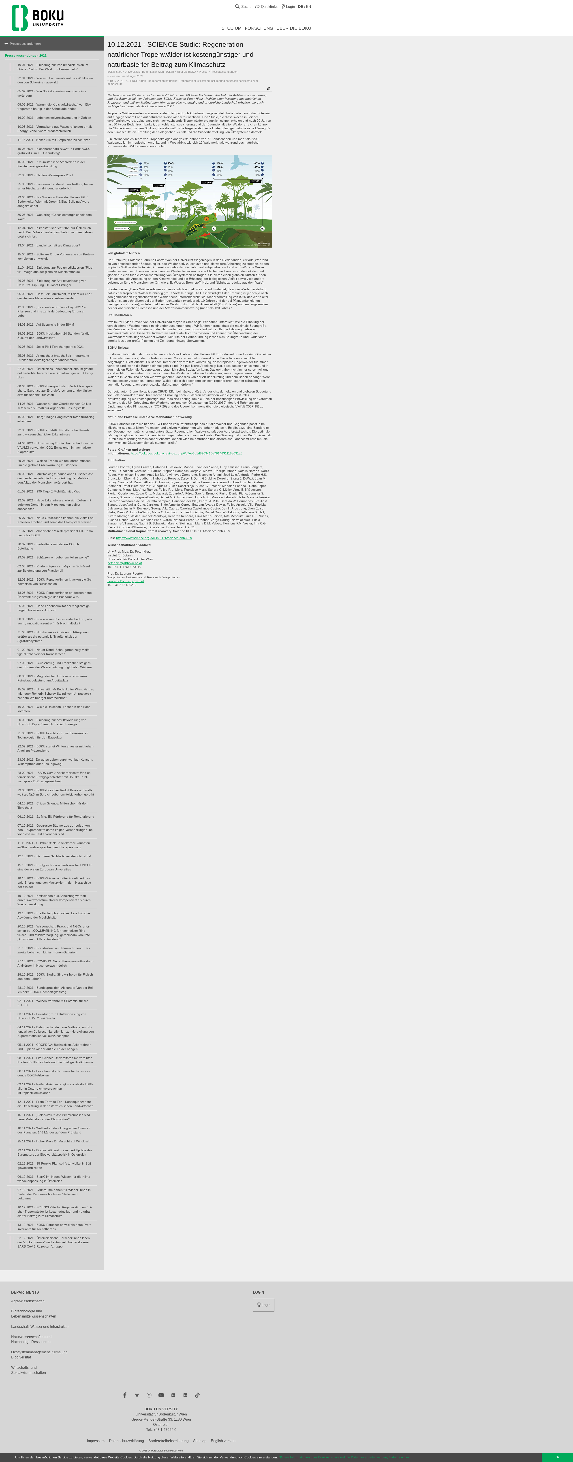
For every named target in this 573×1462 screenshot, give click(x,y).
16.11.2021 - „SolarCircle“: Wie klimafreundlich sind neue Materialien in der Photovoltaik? (53, 1117)
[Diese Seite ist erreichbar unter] (268, 89)
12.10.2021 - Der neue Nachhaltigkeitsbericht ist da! (54, 856)
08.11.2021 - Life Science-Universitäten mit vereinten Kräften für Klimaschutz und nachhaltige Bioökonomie (55, 1060)
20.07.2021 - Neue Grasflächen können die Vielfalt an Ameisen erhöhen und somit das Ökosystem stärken (55, 520)
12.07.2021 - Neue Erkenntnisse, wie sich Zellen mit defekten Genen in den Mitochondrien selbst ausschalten (54, 505)
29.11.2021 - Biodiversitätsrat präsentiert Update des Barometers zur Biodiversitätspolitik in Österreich (54, 1152)
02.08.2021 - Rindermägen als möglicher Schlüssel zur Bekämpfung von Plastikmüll (53, 568)
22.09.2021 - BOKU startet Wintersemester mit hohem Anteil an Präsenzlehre (55, 748)
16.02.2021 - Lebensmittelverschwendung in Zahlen (54, 117)
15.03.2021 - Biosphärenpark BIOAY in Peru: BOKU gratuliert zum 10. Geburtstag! (53, 151)
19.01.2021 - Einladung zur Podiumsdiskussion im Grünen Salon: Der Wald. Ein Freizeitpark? (52, 67)
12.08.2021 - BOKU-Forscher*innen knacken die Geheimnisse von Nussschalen (54, 582)
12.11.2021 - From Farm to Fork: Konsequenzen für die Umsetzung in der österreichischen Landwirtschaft (55, 1104)
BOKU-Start (114, 71)
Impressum (96, 1441)
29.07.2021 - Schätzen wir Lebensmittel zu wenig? (53, 557)
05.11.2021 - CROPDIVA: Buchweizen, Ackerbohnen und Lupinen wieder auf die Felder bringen (54, 1047)
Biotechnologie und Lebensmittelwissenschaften (33, 1313)
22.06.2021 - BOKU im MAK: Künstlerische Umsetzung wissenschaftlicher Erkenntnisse (53, 432)
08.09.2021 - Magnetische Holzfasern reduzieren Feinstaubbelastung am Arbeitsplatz (52, 678)
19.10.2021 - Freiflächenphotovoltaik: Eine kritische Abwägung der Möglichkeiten (53, 915)
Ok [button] (557, 1457)
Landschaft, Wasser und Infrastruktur (40, 1326)
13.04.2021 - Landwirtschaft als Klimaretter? (48, 245)
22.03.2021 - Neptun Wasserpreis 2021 (45, 175)
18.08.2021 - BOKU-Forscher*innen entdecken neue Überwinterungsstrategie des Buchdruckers (54, 595)
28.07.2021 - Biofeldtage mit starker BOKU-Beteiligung (48, 546)
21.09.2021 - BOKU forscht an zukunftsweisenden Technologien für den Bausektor (52, 735)
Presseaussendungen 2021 (26, 55)
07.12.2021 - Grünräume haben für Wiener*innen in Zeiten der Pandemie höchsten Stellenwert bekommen (54, 1194)
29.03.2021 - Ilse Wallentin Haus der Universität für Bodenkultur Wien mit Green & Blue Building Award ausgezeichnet (53, 201)
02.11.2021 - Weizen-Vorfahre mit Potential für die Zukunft (52, 1003)
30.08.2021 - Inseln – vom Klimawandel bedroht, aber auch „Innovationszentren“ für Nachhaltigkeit (55, 621)
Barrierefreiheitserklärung (168, 1441)
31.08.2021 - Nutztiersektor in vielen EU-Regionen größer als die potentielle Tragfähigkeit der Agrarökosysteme (53, 636)
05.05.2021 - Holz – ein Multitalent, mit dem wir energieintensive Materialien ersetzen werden (55, 296)
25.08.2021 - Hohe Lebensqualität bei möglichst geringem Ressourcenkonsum (54, 608)
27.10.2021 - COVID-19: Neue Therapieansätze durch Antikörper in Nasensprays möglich (55, 963)
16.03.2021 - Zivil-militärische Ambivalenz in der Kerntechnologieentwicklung (51, 164)
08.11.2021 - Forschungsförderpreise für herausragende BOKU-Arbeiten (53, 1073)
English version (223, 1441)
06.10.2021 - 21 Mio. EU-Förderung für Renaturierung (55, 816)
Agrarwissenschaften (28, 1301)
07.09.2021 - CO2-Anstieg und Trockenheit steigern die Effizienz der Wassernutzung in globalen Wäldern (54, 665)
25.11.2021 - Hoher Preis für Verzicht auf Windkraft (53, 1141)
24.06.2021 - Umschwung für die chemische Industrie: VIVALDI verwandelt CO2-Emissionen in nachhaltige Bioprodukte (55, 447)
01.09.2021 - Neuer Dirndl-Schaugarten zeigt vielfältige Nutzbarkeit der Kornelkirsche (54, 652)
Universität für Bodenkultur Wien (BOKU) (149, 71)
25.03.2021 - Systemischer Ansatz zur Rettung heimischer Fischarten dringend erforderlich (55, 186)
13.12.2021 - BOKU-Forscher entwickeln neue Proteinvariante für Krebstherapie (54, 1227)
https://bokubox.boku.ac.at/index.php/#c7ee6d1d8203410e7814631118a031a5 (186, 453)
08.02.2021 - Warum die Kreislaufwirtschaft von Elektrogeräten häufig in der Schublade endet (54, 106)
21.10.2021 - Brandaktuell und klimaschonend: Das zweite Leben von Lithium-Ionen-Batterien (53, 950)
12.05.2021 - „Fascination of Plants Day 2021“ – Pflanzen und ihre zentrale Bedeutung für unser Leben (51, 311)
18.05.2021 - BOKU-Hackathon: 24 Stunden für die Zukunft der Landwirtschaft (53, 336)
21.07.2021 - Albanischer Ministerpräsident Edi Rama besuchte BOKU (55, 533)
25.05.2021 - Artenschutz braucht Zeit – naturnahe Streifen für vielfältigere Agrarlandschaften (53, 358)
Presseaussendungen (25, 43)
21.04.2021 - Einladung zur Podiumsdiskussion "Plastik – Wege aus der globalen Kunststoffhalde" (55, 270)
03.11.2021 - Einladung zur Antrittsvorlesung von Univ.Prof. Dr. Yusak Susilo (51, 1016)
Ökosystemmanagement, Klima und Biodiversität (39, 1354)
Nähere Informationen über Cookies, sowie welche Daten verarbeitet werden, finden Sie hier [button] (344, 1457)
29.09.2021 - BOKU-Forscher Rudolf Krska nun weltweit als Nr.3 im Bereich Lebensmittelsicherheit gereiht (55, 792)
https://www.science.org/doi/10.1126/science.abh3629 (154, 538)
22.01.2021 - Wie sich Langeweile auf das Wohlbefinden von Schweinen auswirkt (55, 80)
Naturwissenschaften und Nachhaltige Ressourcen (31, 1339)
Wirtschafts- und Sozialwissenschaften (28, 1370)
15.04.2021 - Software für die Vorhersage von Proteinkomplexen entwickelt (55, 256)
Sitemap (199, 1441)
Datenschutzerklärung (126, 1441)
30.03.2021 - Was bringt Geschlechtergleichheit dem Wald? (54, 217)
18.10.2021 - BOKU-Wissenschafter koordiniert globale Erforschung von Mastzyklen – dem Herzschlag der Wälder (54, 882)
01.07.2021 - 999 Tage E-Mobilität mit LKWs (48, 491)
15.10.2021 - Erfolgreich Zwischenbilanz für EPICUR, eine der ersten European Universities (54, 867)
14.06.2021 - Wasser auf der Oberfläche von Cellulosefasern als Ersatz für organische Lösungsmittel (54, 406)
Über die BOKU (186, 71)
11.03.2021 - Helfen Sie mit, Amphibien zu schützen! (54, 140)
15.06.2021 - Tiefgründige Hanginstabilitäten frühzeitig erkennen (55, 419)
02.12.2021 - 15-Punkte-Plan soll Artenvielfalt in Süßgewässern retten (54, 1165)
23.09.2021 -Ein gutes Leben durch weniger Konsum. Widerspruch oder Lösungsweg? (55, 762)
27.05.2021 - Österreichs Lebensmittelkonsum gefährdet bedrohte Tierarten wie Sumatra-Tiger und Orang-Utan (55, 373)
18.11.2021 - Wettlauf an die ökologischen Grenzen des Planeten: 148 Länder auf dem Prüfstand (53, 1130)
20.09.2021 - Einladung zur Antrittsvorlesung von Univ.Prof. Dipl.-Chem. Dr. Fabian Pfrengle (51, 722)
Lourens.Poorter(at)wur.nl (125, 581)
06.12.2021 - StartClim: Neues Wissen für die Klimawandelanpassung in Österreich (54, 1179)
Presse (203, 71)
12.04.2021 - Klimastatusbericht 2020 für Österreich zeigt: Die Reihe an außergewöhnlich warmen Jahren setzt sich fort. (55, 232)
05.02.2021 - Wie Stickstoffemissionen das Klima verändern (51, 93)
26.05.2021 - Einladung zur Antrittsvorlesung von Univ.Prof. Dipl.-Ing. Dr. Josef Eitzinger (51, 283)
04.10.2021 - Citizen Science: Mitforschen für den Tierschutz (52, 805)
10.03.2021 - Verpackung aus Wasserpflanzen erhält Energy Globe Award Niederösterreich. (54, 129)
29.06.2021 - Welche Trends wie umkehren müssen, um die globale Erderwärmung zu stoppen (54, 463)
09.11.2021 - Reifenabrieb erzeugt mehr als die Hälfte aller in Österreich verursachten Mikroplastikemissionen (55, 1088)
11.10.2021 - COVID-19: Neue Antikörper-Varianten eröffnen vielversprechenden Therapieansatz (53, 845)
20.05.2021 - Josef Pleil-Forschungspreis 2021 (50, 346)
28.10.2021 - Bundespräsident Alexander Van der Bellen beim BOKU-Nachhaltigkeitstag (55, 990)
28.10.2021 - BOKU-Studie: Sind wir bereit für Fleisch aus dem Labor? (55, 976)
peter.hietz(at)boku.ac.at (124, 563)
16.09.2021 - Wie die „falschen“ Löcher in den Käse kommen (53, 709)
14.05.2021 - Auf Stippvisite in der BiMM (45, 324)
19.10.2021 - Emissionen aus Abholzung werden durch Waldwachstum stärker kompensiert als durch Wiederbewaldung (54, 900)
